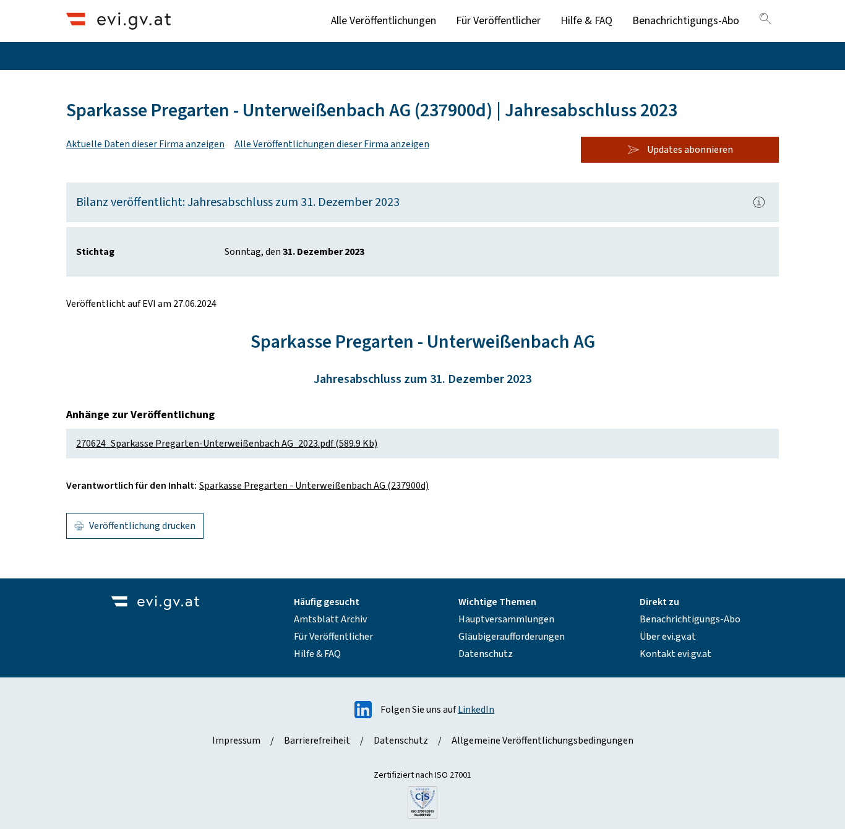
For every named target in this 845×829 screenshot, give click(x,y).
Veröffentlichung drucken (142, 526)
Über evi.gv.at (668, 636)
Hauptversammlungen (506, 619)
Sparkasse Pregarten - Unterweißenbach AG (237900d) (314, 485)
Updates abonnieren (690, 150)
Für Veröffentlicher (498, 20)
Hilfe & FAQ (586, 20)
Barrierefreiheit (317, 740)
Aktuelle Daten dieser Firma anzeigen (145, 144)
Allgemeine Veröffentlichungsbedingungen (542, 740)
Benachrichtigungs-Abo (685, 20)
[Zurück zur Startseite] (118, 20)
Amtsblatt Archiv (330, 619)
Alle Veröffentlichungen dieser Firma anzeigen (331, 144)
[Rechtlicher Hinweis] (759, 202)
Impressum (236, 740)
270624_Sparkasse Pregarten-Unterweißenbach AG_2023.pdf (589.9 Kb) (226, 443)
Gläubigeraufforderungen (511, 636)
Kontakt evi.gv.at (675, 654)
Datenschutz (485, 654)
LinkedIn (476, 709)
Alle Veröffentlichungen (383, 20)
